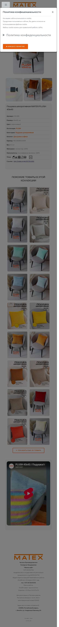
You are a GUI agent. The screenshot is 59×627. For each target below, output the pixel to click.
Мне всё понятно (16, 46)
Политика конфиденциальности (28, 35)
